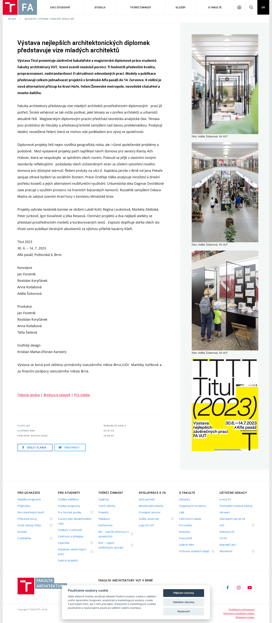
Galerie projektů (68, 560)
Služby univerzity (149, 519)
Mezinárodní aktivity (151, 506)
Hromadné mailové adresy (236, 506)
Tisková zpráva (28, 395)
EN (263, 7)
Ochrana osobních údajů (194, 551)
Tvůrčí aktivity (106, 506)
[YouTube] (249, 587)
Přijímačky (24, 506)
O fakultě (215, 7)
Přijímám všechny (183, 592)
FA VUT (12, 19)
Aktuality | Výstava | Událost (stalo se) (49, 19)
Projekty (103, 512)
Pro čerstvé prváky (69, 512)
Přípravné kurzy (27, 519)
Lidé (181, 512)
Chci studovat (60, 7)
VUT (227, 525)
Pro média (82, 395)
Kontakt (22, 531)
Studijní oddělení (68, 499)
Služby (181, 7)
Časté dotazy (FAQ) (29, 525)
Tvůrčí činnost (140, 7)
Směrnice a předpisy (70, 536)
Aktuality (184, 499)
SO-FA (223, 538)
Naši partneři (147, 499)
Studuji (100, 7)
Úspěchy (103, 499)
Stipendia (63, 543)
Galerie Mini (186, 544)
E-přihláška (24, 538)
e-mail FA (225, 499)
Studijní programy (69, 506)
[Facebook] (227, 587)
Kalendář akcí (228, 544)
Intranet (225, 512)
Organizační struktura (192, 506)
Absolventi (231, 551)
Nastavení (184, 611)
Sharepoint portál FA (232, 519)
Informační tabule (190, 519)
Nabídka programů (29, 499)
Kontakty (184, 531)
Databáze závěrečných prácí (72, 552)
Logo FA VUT (146, 525)
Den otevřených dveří (31, 512)
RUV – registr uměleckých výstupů (110, 545)
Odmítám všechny (183, 602)
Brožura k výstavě (56, 395)
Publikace (104, 519)
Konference (105, 525)
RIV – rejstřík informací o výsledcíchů (113, 534)
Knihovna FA (227, 531)
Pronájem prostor (150, 512)
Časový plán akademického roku (74, 521)
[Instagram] (238, 587)
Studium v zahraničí (70, 530)
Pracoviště (185, 538)
